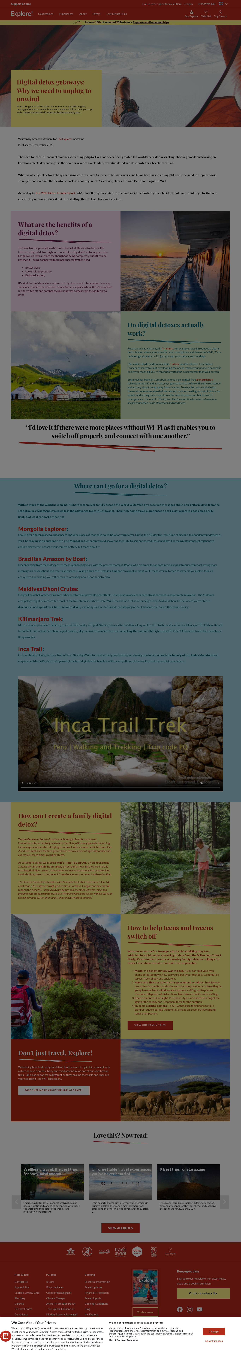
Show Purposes (214, 1341)
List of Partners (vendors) (123, 1340)
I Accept (214, 1331)
